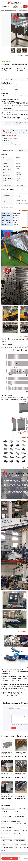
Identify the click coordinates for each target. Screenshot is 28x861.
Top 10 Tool (18, 847)
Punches (16, 811)
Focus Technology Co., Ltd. (18, 855)
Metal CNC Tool (14, 844)
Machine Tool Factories (20, 840)
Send (14, 728)
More (2, 850)
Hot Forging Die (17, 833)
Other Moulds (17, 830)
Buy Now (10, 858)
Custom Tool (5, 844)
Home (2, 10)
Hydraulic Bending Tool (8, 847)
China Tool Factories (7, 840)
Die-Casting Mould (7, 830)
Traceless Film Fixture (19, 816)
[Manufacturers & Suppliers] (14, 2)
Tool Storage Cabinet (6, 816)
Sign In (3, 144)
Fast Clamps (4, 814)
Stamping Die (4, 811)
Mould (23, 10)
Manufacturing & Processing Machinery (13, 10)
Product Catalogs (22, 808)
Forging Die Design (7, 833)
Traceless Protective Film (20, 814)
